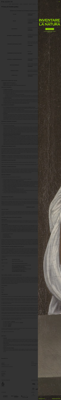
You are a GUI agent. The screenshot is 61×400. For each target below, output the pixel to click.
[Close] (59, 1)
